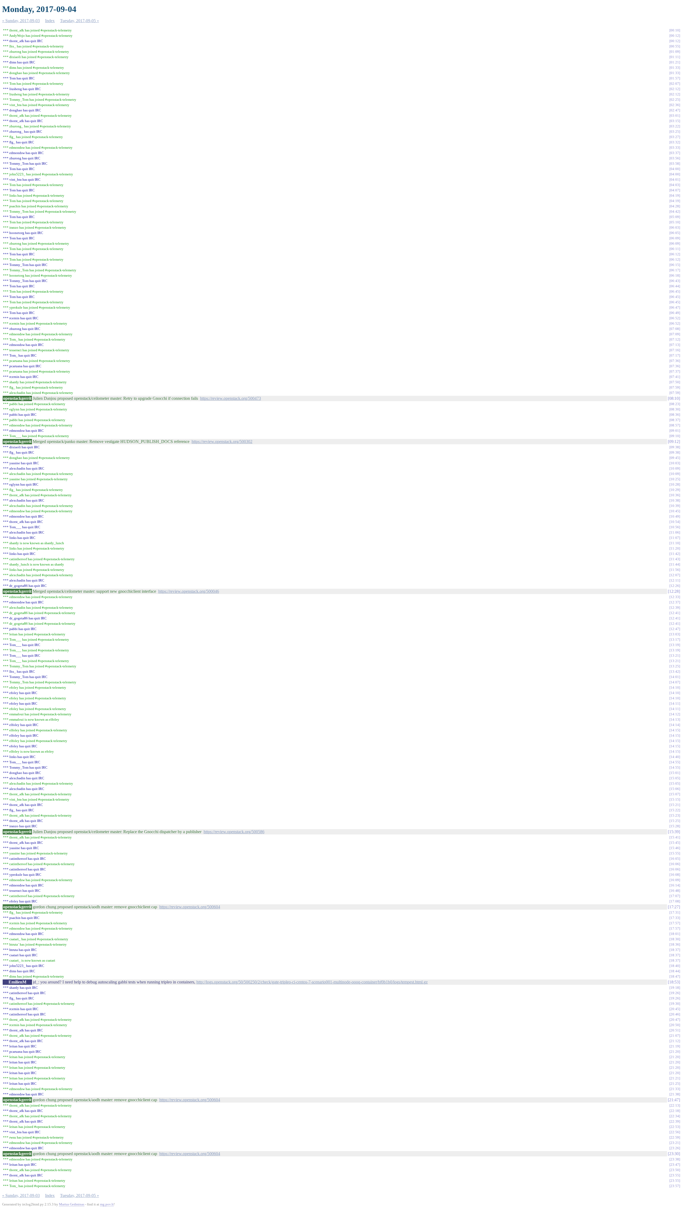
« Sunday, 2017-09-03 (21, 20)
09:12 (674, 441)
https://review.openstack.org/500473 (230, 398)
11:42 (674, 554)
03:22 (674, 126)
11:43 (674, 559)
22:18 (674, 1111)
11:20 (674, 548)
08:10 (674, 398)
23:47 (674, 1165)
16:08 (674, 875)
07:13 (674, 345)
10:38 (674, 500)
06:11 (674, 249)
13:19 (674, 645)
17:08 (674, 901)
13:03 (674, 634)
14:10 (674, 687)
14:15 (674, 730)
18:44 (674, 971)
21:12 (674, 1041)
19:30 (674, 1004)
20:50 (674, 1025)
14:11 (674, 703)
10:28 (674, 484)
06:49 (674, 313)
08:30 (674, 409)
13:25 (674, 666)
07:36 (674, 361)
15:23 (674, 815)
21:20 (674, 1052)
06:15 (674, 265)
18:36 (674, 944)
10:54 (674, 522)
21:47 (674, 1100)
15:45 (674, 843)
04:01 (674, 180)
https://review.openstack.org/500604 (189, 907)
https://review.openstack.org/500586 (234, 831)
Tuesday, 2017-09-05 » (79, 20)
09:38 (674, 447)
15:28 (674, 826)
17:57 (674, 923)
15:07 (674, 794)
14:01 (674, 677)
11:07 (674, 538)
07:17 (674, 355)
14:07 (674, 682)
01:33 (674, 68)
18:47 (674, 976)
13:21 (674, 656)
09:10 (674, 436)
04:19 (674, 195)
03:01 (674, 116)
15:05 (674, 778)
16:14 (674, 885)
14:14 (674, 725)
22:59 (674, 1137)
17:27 (674, 907)
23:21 (674, 1143)
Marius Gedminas (71, 1204)
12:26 (674, 586)
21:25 (674, 1084)
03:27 (674, 137)
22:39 (674, 1121)
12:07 (674, 575)
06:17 (674, 270)
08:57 (674, 425)
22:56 (674, 1132)
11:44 (674, 564)
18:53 (674, 982)
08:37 (674, 420)
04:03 (674, 185)
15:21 (674, 805)
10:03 (674, 463)
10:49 (674, 516)
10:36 (674, 495)
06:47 (674, 307)
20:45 (674, 1009)
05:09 (674, 217)
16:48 (674, 891)
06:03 (674, 227)
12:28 (674, 591)
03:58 (674, 164)
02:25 (674, 100)
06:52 (674, 318)
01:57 (674, 78)
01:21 (674, 62)
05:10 (674, 222)
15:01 (674, 773)
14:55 (674, 762)
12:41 (674, 613)
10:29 (674, 490)
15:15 (674, 799)
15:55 (674, 853)
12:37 (674, 602)
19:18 (674, 988)
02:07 (674, 84)
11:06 (674, 532)
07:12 (674, 339)
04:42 (674, 211)
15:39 (674, 831)
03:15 (674, 121)
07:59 (674, 387)
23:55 (674, 1175)
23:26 (674, 1148)
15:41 (674, 837)
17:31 (674, 912)
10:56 (674, 527)
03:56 (674, 158)
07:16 (674, 350)
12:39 (674, 608)
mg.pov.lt (107, 1204)
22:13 (674, 1105)
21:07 (674, 1036)
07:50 (674, 382)
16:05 (674, 859)
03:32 (674, 142)
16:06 (674, 864)
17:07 (674, 896)
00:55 (674, 46)
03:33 (674, 148)
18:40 (674, 966)
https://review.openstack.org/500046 (188, 591)
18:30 (674, 939)
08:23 (674, 404)
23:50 (674, 1170)
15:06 (674, 789)
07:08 (674, 329)
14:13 (674, 719)
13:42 (674, 671)
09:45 (674, 458)
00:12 (674, 36)
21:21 (674, 1078)
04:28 (674, 206)
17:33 (674, 918)
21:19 (674, 1046)
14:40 (674, 757)
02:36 (674, 105)
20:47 (674, 1020)
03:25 (674, 132)
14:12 (674, 714)
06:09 (674, 238)
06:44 (674, 286)
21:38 (674, 1094)
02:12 (674, 89)
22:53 (674, 1127)
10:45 (674, 511)
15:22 (674, 810)
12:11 (674, 580)
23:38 (674, 1159)
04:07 (674, 190)
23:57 (674, 1186)
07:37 (674, 371)
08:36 (674, 415)
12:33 (674, 597)
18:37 (674, 950)
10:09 (674, 468)
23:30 (674, 1153)
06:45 (674, 291)
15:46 (674, 848)
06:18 (674, 275)
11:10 (674, 543)
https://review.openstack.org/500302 (222, 441)
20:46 (674, 1014)
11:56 (674, 570)
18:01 (674, 934)
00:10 (674, 30)
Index (50, 20)
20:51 (674, 1030)
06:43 (674, 281)
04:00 (674, 169)
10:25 (674, 479)
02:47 (674, 110)
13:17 (674, 640)
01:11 (674, 57)
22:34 (674, 1116)
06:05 (674, 233)
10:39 (674, 506)
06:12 (674, 254)
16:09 (674, 880)
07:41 (674, 377)
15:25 (674, 821)
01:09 (674, 52)
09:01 (674, 431)
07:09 (674, 334)
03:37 (674, 153)
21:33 (674, 1089)
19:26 (674, 993)
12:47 (674, 629)
